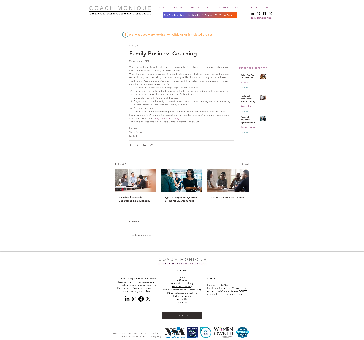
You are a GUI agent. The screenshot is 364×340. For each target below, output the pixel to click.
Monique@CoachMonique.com (230, 288)
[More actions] (232, 45)
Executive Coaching (182, 286)
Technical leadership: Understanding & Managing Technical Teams (135, 199)
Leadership (134, 136)
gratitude (245, 82)
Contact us (182, 302)
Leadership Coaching (182, 283)
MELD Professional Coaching (182, 292)
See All (245, 164)
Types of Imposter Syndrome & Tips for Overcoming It (181, 199)
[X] (271, 13)
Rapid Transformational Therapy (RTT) (182, 289)
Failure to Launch (182, 296)
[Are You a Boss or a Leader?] (228, 180)
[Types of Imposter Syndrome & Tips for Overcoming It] (181, 180)
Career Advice (135, 132)
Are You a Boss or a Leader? (227, 197)
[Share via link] (151, 145)
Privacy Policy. (156, 336)
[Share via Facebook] (130, 145)
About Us (182, 299)
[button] (177, 7)
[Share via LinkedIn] (144, 145)
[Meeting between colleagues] (135, 180)
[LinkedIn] (252, 13)
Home (181, 277)
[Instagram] (258, 13)
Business (133, 128)
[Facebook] (264, 13)
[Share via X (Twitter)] (137, 145)
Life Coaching (182, 280)
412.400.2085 (221, 285)
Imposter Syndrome (249, 127)
